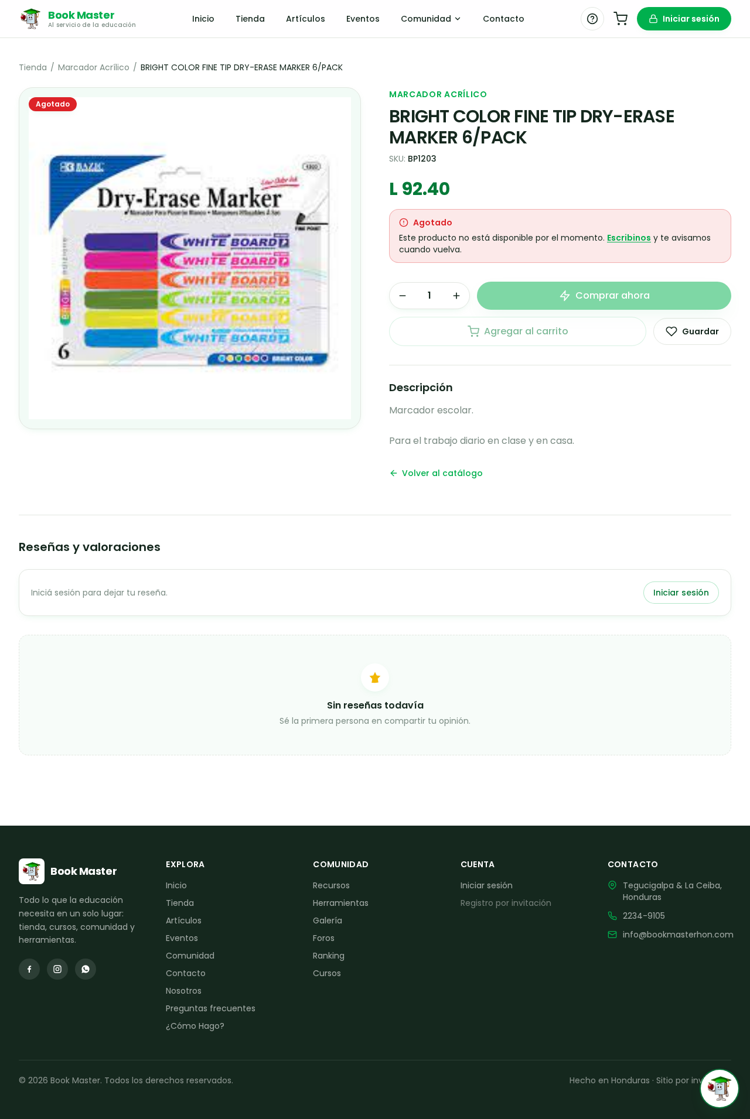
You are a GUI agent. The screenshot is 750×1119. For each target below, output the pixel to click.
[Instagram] (57, 969)
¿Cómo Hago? (195, 1026)
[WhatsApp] (85, 969)
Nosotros (184, 991)
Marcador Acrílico (93, 67)
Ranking (329, 955)
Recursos (331, 885)
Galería (327, 920)
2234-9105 (644, 916)
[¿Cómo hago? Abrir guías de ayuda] (592, 18)
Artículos (305, 19)
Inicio (203, 19)
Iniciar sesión (691, 19)
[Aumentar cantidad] (456, 296)
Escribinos (629, 238)
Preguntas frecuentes (210, 1008)
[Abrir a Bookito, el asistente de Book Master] (719, 1088)
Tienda (250, 19)
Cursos (327, 973)
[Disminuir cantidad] (402, 296)
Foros (324, 938)
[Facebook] (29, 969)
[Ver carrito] (620, 18)
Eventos (363, 19)
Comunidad (426, 19)
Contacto (503, 19)
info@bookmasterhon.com (678, 934)
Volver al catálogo (442, 473)
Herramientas (341, 903)
